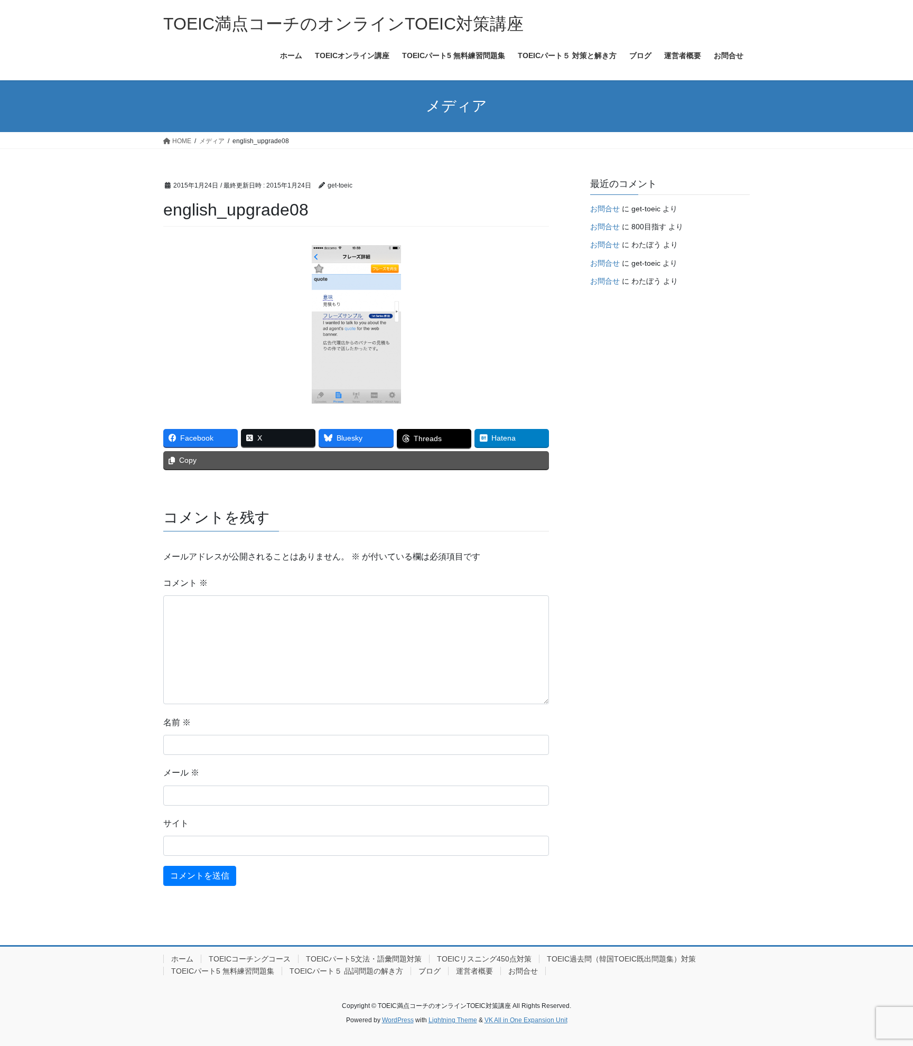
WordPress (398, 1020)
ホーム (182, 959)
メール (181, 772)
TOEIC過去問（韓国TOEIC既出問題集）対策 (621, 959)
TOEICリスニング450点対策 (484, 959)
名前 (177, 722)
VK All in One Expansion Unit (526, 1020)
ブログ (429, 971)
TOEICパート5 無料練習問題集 (222, 971)
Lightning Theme (452, 1020)
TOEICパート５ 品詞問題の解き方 (346, 971)
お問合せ (605, 208)
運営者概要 (474, 971)
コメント (185, 582)
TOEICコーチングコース (250, 959)
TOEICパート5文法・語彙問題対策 (364, 959)
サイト (176, 823)
